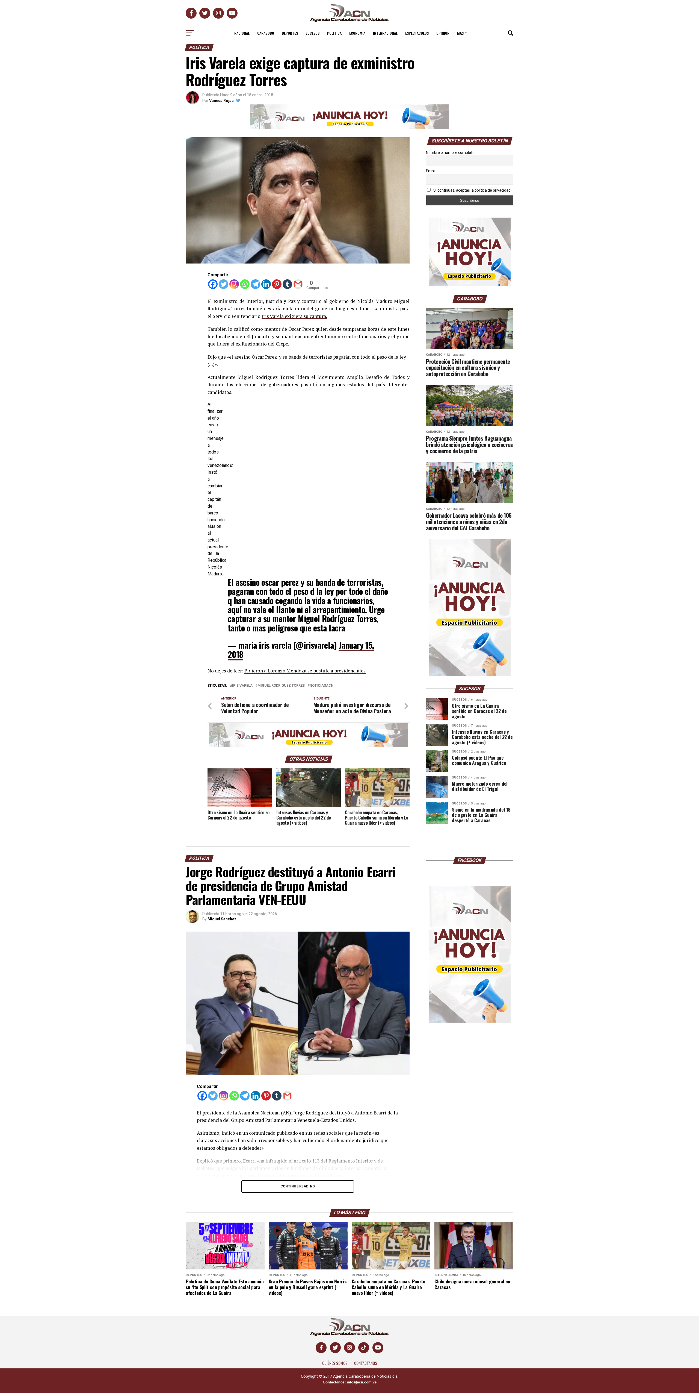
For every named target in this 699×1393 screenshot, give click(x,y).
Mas (460, 33)
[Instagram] (234, 284)
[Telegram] (255, 284)
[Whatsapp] (245, 284)
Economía (357, 33)
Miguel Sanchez (222, 919)
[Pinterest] (277, 284)
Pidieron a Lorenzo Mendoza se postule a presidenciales (305, 671)
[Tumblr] (287, 284)
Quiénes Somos (335, 1363)
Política (334, 33)
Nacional (242, 33)
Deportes (290, 33)
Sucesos (312, 33)
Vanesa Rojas (221, 100)
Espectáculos (417, 33)
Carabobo (265, 33)
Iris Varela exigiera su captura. (294, 316)
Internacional (385, 33)
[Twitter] (223, 284)
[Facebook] (213, 284)
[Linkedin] (266, 284)
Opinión (442, 33)
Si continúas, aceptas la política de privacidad (472, 190)
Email (431, 171)
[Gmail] (298, 284)
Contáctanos (365, 1363)
